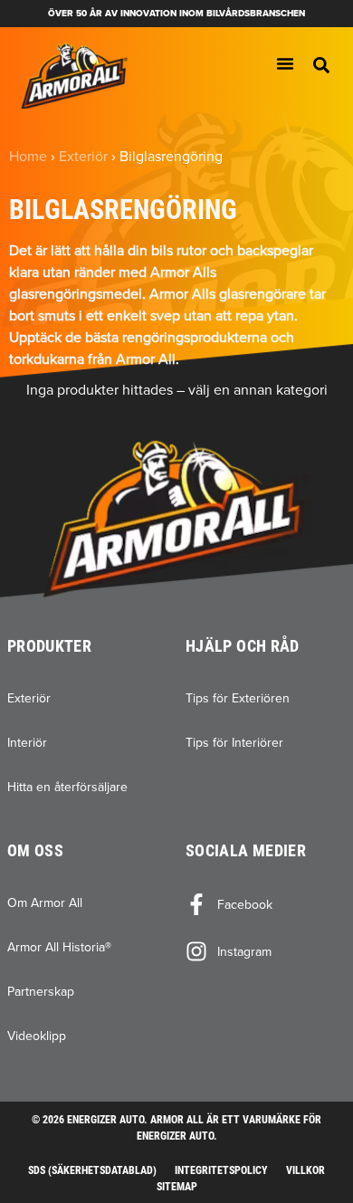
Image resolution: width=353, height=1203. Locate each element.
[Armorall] (74, 76)
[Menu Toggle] (285, 63)
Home (28, 156)
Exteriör (83, 156)
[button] (321, 65)
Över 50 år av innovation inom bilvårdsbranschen (176, 13)
